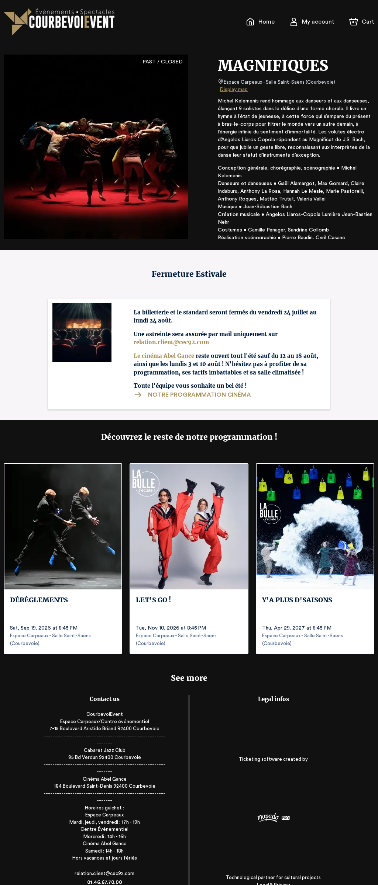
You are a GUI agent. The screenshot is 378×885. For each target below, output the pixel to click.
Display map (234, 89)
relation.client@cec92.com (171, 342)
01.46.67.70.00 (104, 882)
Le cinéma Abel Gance (164, 355)
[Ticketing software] (274, 818)
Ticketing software (260, 759)
